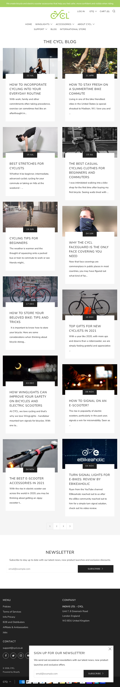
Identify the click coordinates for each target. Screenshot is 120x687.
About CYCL (85, 24)
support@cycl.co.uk (13, 648)
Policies (7, 606)
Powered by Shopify (11, 672)
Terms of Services (12, 611)
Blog (54, 29)
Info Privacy (9, 616)
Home (28, 24)
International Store (73, 29)
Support (39, 29)
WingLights (42, 24)
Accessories (63, 24)
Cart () (105, 11)
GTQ (5, 681)
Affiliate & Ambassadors (15, 627)
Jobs (5, 632)
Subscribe (94, 568)
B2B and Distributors (14, 622)
